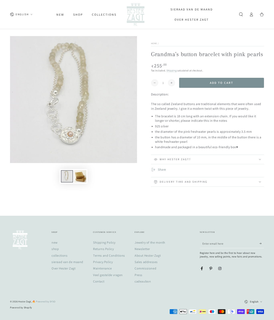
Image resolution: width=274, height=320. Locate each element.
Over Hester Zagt (64, 268)
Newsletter (142, 249)
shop (55, 249)
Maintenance (102, 268)
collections (60, 255)
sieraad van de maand (67, 262)
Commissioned (145, 268)
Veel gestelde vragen (108, 275)
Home (154, 43)
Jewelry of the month (150, 242)
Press (138, 275)
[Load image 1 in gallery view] (67, 176)
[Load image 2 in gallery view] (80, 176)
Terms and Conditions (109, 255)
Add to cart (221, 83)
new (55, 242)
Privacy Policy (103, 262)
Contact (98, 281)
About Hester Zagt (148, 255)
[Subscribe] (261, 243)
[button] (241, 14)
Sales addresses (146, 262)
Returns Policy (103, 249)
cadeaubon (143, 281)
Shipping (171, 70)
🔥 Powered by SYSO (43, 301)
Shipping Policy (104, 242)
